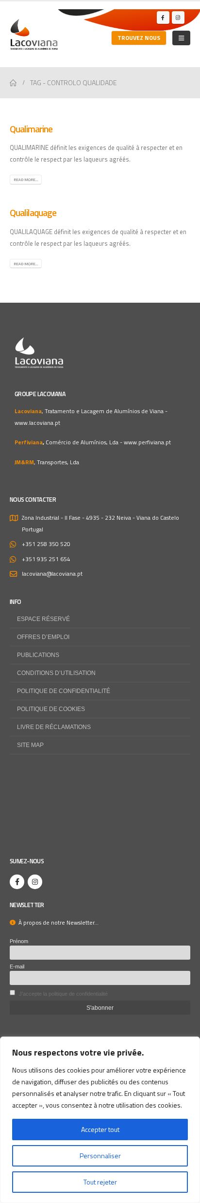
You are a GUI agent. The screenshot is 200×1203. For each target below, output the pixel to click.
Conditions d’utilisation (56, 673)
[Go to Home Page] (13, 83)
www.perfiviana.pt (147, 442)
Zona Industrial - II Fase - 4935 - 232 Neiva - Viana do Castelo (100, 517)
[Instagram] (178, 17)
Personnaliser (100, 1155)
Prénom (19, 941)
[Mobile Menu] (181, 38)
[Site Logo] (34, 34)
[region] (100, 1120)
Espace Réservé (43, 619)
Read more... (26, 179)
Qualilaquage (33, 212)
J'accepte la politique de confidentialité (63, 994)
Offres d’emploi (43, 637)
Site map (30, 745)
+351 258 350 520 (46, 544)
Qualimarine (31, 129)
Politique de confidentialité (63, 691)
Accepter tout (100, 1129)
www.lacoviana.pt (37, 423)
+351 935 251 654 (46, 559)
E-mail (17, 966)
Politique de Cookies (51, 709)
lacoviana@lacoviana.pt (52, 573)
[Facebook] (163, 17)
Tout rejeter (100, 1182)
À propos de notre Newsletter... (57, 922)
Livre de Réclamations (54, 727)
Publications (38, 655)
